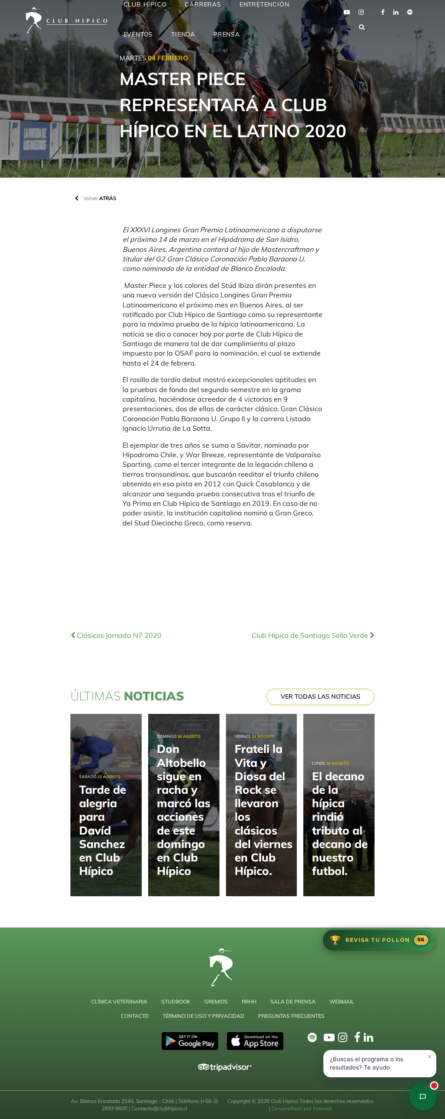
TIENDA (183, 34)
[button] (379, 1063)
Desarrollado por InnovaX (302, 1108)
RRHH (249, 1001)
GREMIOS (216, 1001)
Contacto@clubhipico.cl (159, 1108)
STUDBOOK (175, 1001)
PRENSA (226, 34)
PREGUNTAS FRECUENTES (291, 1016)
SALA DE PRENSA (292, 1001)
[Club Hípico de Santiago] (422, 1096)
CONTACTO (135, 1016)
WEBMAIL (341, 1001)
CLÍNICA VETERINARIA (119, 1001)
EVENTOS (138, 34)
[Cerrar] (429, 1057)
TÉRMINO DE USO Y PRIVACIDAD (203, 1016)
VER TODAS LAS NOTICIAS (320, 696)
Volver (99, 198)
